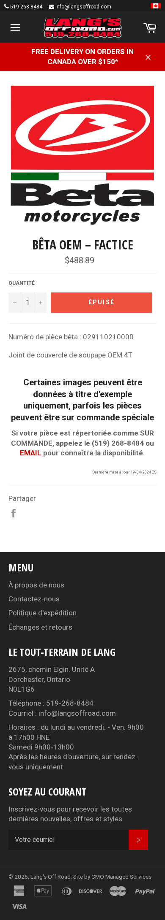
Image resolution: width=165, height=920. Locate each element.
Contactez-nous (34, 599)
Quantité (21, 283)
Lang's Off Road (50, 876)
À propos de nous (36, 585)
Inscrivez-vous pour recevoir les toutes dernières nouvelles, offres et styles (70, 814)
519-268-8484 (26, 7)
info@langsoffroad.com (83, 7)
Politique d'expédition (42, 613)
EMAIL (30, 453)
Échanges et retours (40, 627)
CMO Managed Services (121, 876)
